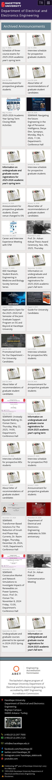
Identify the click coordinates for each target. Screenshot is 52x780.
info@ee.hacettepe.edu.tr (17, 743)
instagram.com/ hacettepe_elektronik (23, 755)
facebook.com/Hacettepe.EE (18, 748)
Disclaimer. (9, 776)
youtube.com (11, 758)
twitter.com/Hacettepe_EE (17, 752)
